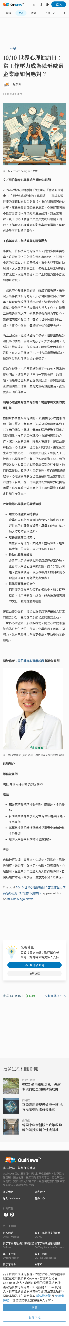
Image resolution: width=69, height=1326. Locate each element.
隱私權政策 (44, 1296)
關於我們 (8, 1191)
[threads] (12, 1214)
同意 (35, 1307)
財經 (8, 13)
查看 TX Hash (12, 996)
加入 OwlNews (11, 1198)
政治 (33, 13)
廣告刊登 (40, 1191)
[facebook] (6, 1215)
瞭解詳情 (34, 973)
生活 (21, 13)
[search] (63, 13)
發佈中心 (40, 1198)
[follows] (34, 4)
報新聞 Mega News (20, 899)
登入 (59, 4)
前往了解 (34, 1318)
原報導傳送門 (54, 995)
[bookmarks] (40, 4)
